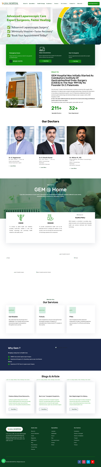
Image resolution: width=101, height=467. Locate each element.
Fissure (52, 435)
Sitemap (33, 449)
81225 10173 (17, 61)
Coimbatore (76, 431)
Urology (53, 442)
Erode (75, 442)
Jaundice (53, 431)
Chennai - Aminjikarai (78, 435)
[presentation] (4, 20)
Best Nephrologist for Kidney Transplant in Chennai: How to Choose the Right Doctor (78, 396)
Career (32, 435)
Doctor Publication (35, 433)
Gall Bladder (53, 433)
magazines (33, 438)
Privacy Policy (34, 447)
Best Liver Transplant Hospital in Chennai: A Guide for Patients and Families (49, 396)
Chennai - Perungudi (78, 433)
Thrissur (76, 444)
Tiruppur (76, 438)
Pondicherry (76, 440)
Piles (52, 438)
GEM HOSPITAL (12, 461)
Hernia (52, 444)
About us (33, 431)
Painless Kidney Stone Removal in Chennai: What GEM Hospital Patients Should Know (20, 396)
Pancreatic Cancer (55, 440)
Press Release (34, 444)
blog (32, 442)
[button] (93, 170)
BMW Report (34, 440)
